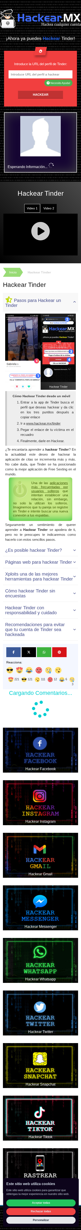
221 (16, 679)
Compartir (13, 652)
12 (55, 679)
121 (29, 679)
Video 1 (32, 208)
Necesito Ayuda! (60, 83)
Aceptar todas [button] (41, 1202)
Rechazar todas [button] (41, 1211)
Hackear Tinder (39, 272)
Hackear (40, 94)
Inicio (13, 272)
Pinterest (59, 652)
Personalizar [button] (41, 1220)
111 (42, 679)
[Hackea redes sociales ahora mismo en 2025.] (40, 18)
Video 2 (48, 208)
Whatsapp (44, 652)
